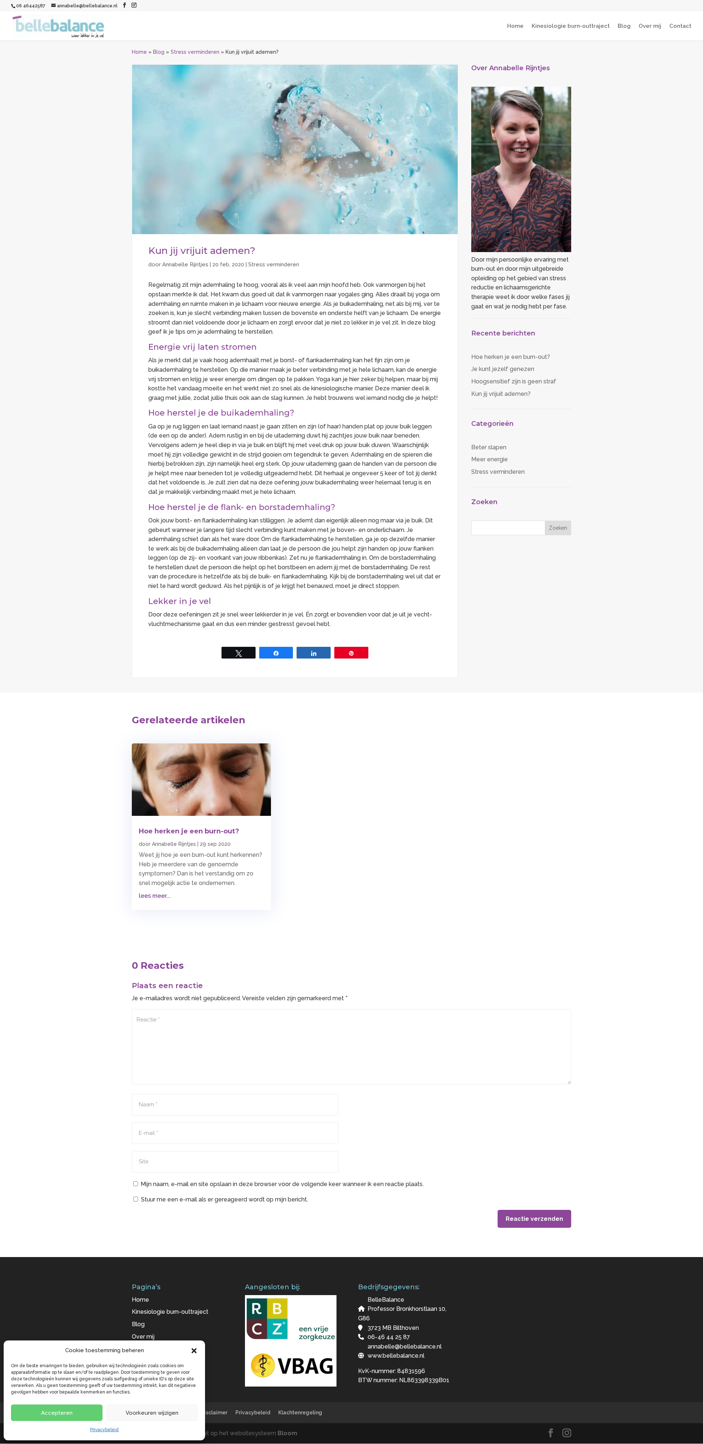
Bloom (287, 1433)
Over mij (650, 26)
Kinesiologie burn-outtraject (571, 26)
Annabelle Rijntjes (185, 264)
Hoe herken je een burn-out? (510, 356)
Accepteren (56, 1413)
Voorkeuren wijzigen (152, 1413)
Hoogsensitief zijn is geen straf (513, 381)
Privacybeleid (104, 1429)
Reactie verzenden (534, 1218)
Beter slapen (488, 447)
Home (515, 26)
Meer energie (489, 459)
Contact (680, 26)
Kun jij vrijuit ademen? (501, 393)
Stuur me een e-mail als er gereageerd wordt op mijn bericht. (224, 1199)
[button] (194, 1350)
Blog (624, 26)
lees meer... (155, 895)
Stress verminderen (195, 52)
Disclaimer (214, 1412)
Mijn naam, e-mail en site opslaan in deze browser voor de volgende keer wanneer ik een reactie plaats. (282, 1184)
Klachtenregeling (300, 1412)
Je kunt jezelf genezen (502, 368)
